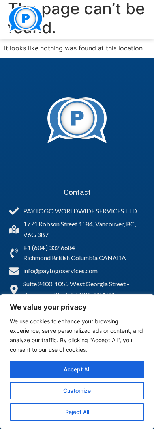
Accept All (77, 369)
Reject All (77, 411)
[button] (134, 20)
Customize (77, 390)
